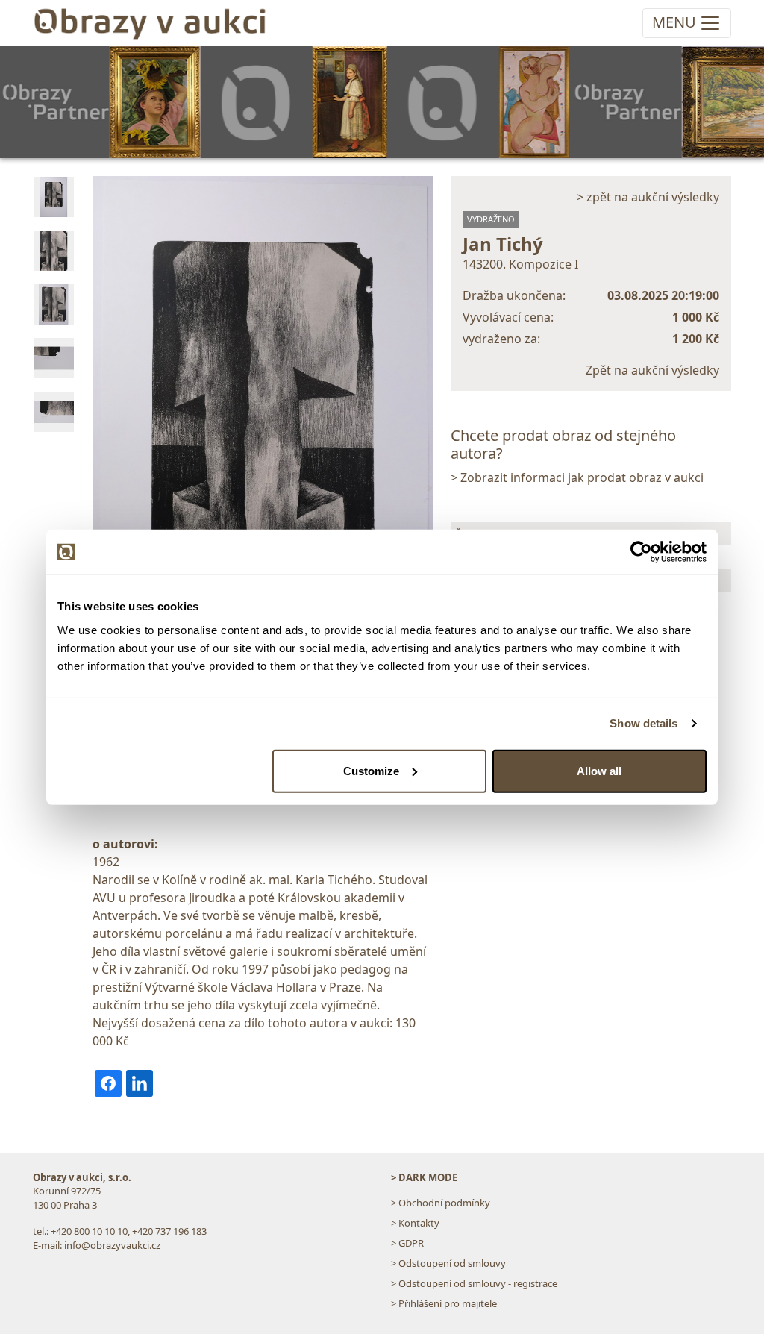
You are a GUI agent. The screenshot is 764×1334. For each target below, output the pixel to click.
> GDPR (407, 1243)
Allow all (599, 770)
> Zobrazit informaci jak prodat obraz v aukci (577, 477)
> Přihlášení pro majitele (444, 1303)
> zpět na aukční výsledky (648, 197)
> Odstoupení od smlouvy (448, 1263)
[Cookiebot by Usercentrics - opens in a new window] (641, 552)
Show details (643, 723)
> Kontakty (415, 1223)
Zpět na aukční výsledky (652, 370)
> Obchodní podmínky (440, 1202)
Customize (371, 770)
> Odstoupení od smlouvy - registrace (474, 1283)
